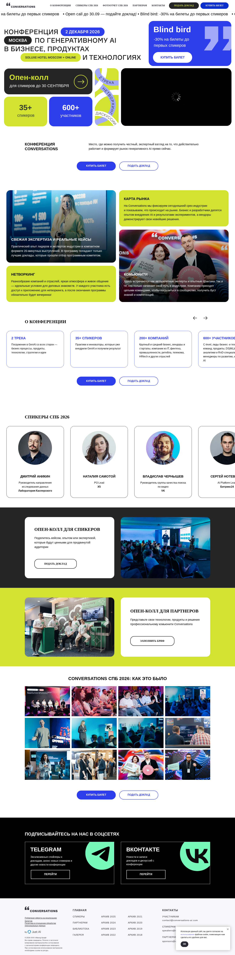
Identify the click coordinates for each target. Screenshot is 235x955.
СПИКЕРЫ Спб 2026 (87, 5)
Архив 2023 (108, 928)
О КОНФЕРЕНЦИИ (60, 5)
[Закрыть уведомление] (227, 929)
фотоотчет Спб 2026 (115, 5)
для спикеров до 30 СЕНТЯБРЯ (39, 86)
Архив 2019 (135, 928)
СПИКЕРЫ (79, 916)
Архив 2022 (108, 935)
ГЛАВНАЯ (80, 910)
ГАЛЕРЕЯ (78, 935)
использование (188, 934)
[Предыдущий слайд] (195, 318)
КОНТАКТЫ (158, 5)
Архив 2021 (135, 916)
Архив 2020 (135, 922)
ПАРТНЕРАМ (140, 5)
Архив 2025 (108, 916)
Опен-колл (29, 77)
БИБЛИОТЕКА (81, 928)
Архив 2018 (135, 935)
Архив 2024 (108, 922)
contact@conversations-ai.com (180, 920)
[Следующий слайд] (205, 318)
